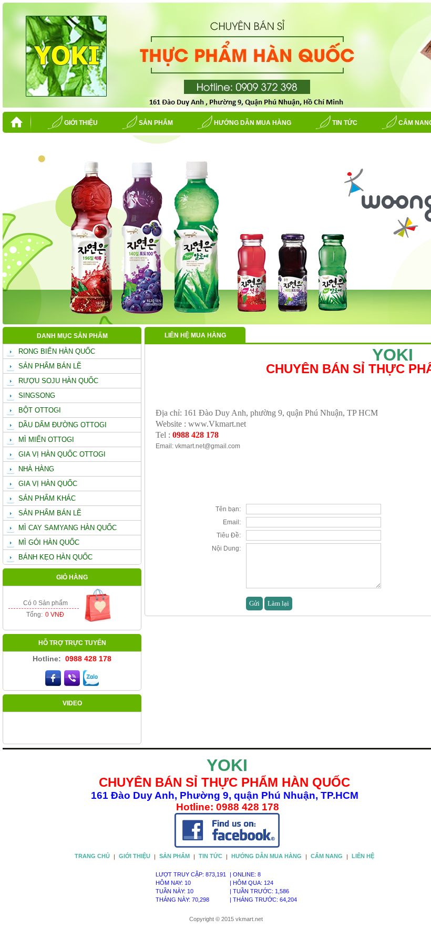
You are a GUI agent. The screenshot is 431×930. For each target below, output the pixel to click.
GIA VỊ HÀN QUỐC (47, 484)
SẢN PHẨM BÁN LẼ (49, 366)
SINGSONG (36, 395)
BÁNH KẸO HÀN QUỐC (55, 557)
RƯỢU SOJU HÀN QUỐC (58, 381)
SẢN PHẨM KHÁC (47, 498)
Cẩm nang (327, 856)
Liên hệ (363, 856)
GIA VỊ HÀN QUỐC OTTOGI (62, 454)
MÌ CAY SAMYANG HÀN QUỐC (67, 528)
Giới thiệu (81, 122)
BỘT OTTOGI (39, 410)
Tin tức (344, 122)
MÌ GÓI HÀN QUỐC (48, 542)
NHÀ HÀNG (36, 469)
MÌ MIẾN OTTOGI (46, 439)
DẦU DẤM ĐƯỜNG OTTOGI (62, 425)
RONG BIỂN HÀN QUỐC (56, 351)
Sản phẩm (156, 122)
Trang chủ (92, 856)
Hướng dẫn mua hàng (252, 122)
